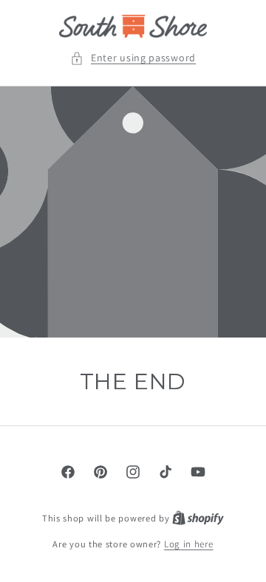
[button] (133, 58)
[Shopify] (198, 518)
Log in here (189, 544)
